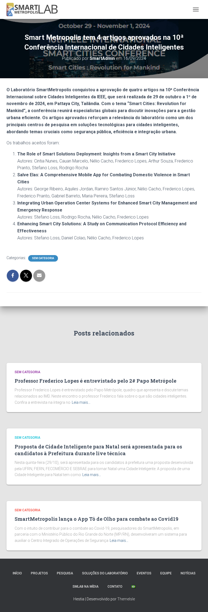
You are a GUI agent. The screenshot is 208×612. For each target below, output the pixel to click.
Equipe (166, 573)
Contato (115, 586)
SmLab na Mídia (86, 586)
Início (17, 573)
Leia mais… (81, 402)
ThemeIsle (126, 599)
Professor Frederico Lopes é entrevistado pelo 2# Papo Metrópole (95, 380)
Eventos (144, 573)
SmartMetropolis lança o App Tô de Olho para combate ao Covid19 (96, 519)
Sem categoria (43, 258)
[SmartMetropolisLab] (34, 9)
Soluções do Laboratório (105, 573)
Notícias (188, 573)
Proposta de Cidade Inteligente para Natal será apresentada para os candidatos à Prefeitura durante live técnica (98, 450)
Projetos (39, 573)
